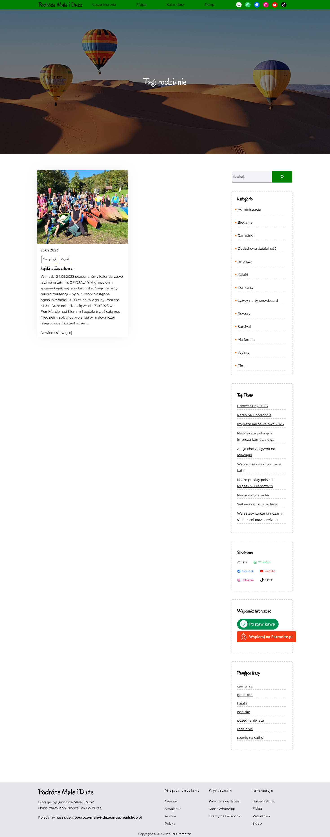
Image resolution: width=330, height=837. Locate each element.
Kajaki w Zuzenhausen (57, 268)
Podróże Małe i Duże (60, 5)
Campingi (49, 259)
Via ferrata (246, 339)
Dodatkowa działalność (257, 248)
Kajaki (65, 259)
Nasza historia (264, 801)
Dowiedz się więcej (56, 333)
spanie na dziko (250, 737)
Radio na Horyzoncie (254, 415)
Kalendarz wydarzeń (224, 801)
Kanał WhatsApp (222, 809)
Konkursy (245, 287)
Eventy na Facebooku (225, 816)
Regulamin (261, 816)
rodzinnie (245, 729)
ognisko (243, 712)
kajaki (242, 703)
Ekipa (257, 808)
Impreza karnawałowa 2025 (260, 424)
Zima (242, 365)
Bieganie (245, 222)
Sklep (257, 823)
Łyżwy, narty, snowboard (258, 300)
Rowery (244, 313)
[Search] (282, 177)
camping (244, 686)
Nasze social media (253, 495)
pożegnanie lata (250, 720)
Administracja (249, 209)
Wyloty (243, 352)
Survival (244, 326)
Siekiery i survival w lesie (257, 504)
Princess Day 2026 (252, 406)
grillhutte (245, 695)
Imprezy (245, 261)
